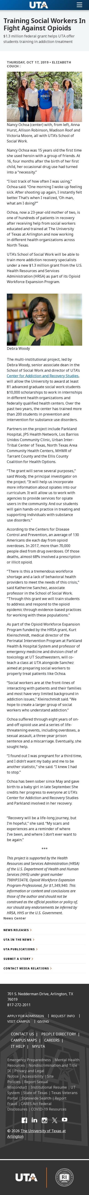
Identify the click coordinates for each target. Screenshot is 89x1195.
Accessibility (32, 1076)
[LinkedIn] (34, 1120)
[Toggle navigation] (79, 5)
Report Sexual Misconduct (27, 1084)
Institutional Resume (49, 1087)
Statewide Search (36, 1098)
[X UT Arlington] (54, 1120)
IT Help (18, 1046)
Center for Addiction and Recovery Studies (43, 375)
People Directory (58, 1034)
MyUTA (38, 1046)
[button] (44, 930)
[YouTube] (64, 1120)
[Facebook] (24, 1120)
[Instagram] (44, 1120)
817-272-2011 (19, 1004)
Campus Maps (24, 1040)
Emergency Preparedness (29, 1059)
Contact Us (22, 1034)
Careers (52, 1040)
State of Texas (35, 1092)
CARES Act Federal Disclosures (29, 1106)
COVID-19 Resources (48, 1109)
